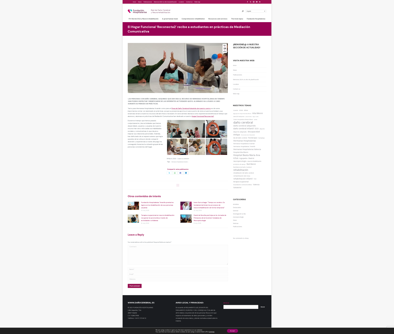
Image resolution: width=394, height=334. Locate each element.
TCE (255, 179)
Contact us (236, 89)
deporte (262, 129)
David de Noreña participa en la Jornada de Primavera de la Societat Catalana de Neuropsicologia (210, 218)
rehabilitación (240, 170)
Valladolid (237, 187)
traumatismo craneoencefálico (242, 185)
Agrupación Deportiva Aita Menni (242, 113)
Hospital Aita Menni (240, 152)
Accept (232, 331)
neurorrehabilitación (254, 161)
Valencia (256, 184)
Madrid (251, 158)
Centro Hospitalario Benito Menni (243, 119)
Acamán (235, 110)
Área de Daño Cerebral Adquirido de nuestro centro (191, 108)
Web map (236, 94)
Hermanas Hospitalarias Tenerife (244, 146)
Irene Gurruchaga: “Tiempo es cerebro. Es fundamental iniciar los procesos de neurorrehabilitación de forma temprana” (209, 205)
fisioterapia (252, 138)
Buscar (263, 307)
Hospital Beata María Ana (246, 155)
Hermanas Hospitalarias (244, 140)
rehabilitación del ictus (241, 176)
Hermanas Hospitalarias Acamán (180, 161)
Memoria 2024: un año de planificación (246, 79)
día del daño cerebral (240, 138)
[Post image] (133, 206)
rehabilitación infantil (243, 178)
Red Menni (251, 164)
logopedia (243, 158)
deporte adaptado (240, 132)
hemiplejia (261, 138)
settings (211, 332)
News (235, 70)
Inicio (235, 65)
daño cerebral (243, 122)
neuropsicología (239, 161)
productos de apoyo (239, 164)
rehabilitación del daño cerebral (243, 173)
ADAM (241, 110)
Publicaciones (237, 75)
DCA (257, 128)
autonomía (248, 116)
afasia (246, 110)
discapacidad (254, 131)
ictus (235, 158)
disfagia (236, 134)
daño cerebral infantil (243, 128)
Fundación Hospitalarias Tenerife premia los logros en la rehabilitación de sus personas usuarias (157, 205)
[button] (256, 11)
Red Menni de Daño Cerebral (242, 167)
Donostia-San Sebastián (248, 135)
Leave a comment (183, 159)
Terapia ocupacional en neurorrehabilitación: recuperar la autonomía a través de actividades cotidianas (158, 218)
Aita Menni (257, 113)
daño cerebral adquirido (244, 125)
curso (255, 119)
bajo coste (255, 116)
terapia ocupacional (241, 182)
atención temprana (238, 116)
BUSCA (226, 303)
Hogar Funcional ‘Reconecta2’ (203, 116)
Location (236, 84)
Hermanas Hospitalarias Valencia (247, 149)
